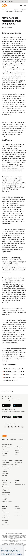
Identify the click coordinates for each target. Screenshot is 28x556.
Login (20, 5)
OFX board (4, 522)
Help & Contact (13, 439)
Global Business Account (7, 446)
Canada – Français (6, 512)
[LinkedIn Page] (8, 427)
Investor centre (18, 508)
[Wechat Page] (15, 427)
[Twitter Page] (12, 427)
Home (3, 9)
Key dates (17, 512)
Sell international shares (7, 501)
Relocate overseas (6, 492)
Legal (3, 510)
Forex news (17, 466)
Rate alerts (4, 471)
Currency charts (5, 473)
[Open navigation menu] (25, 5)
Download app (5, 486)
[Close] (21, 546)
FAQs (7, 439)
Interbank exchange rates (7, 464)
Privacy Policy (5, 517)
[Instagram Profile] (22, 427)
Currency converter (6, 462)
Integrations (17, 452)
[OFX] (4, 5)
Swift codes (4, 475)
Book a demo (20, 439)
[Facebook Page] (5, 427)
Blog (16, 464)
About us (4, 508)
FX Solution (4, 453)
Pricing (16, 454)
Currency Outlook (18, 462)
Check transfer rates (6, 469)
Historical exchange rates (7, 466)
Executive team (5, 524)
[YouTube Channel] (19, 427)
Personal (11, 1)
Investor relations (18, 515)
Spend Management (19, 446)
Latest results (17, 510)
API (15, 482)
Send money (4, 484)
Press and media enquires (20, 484)
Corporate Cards (5, 451)
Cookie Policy (19, 554)
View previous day (7, 391)
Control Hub (4, 455)
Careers (4, 526)
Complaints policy (6, 515)
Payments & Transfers (6, 449)
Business (4, 1)
